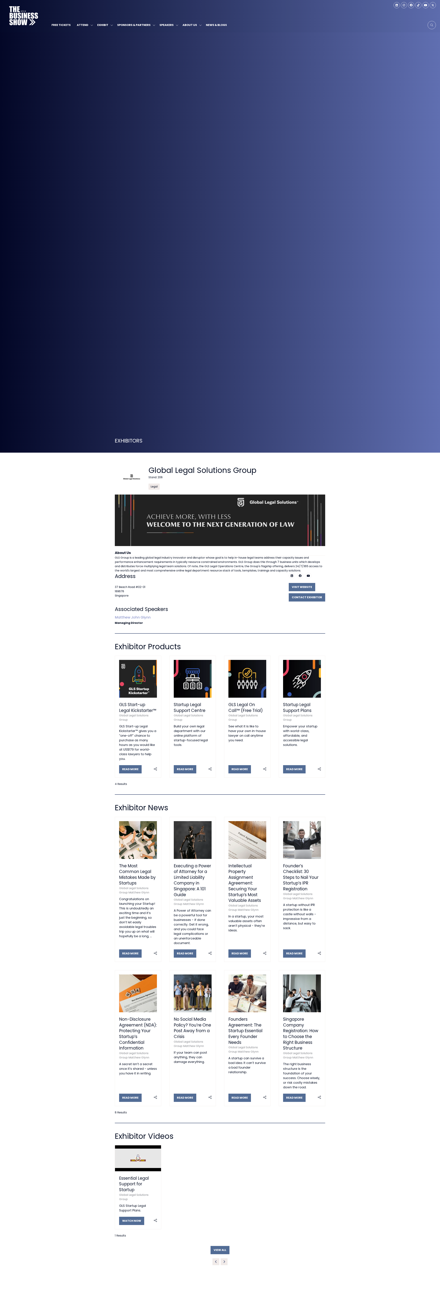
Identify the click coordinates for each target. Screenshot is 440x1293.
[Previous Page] (215, 1261)
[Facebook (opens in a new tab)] (300, 576)
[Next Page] (224, 1261)
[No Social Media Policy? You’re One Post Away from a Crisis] (193, 1038)
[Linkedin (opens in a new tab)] (292, 576)
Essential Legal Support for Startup (134, 1184)
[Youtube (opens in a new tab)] (308, 576)
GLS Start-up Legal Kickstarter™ (137, 707)
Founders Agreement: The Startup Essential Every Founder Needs (245, 1030)
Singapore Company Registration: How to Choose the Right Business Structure (300, 1033)
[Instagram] (404, 5)
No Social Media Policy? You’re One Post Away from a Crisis (192, 1027)
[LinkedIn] (397, 5)
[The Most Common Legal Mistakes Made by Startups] (138, 889)
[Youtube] (425, 5)
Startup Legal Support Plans (297, 707)
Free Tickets (61, 25)
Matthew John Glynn (133, 617)
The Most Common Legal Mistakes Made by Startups (137, 874)
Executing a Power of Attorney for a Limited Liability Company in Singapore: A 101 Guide (192, 880)
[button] (432, 25)
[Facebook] (411, 5)
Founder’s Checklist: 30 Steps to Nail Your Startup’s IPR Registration (300, 877)
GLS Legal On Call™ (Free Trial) (245, 707)
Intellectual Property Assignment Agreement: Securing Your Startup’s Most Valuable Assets (244, 883)
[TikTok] (418, 5)
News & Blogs (216, 25)
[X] (433, 5)
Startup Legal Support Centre (189, 707)
